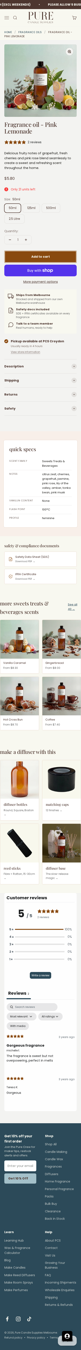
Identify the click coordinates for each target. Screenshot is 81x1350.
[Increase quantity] (26, 239)
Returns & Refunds (59, 1305)
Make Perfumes (16, 1290)
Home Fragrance (57, 1181)
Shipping (51, 1297)
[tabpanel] (40, 1052)
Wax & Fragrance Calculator (17, 1250)
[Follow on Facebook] (7, 1319)
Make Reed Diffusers (19, 1275)
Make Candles (14, 1267)
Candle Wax (54, 1159)
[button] (40, 929)
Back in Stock (55, 1218)
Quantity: (11, 231)
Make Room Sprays (18, 1282)
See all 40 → (72, 606)
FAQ (48, 1275)
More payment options (40, 282)
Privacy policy (36, 1337)
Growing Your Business (55, 1265)
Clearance (53, 1211)
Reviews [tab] (18, 993)
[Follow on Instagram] (18, 1319)
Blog (7, 1260)
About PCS (53, 1240)
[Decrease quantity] (10, 239)
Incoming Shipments (60, 1282)
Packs (49, 1196)
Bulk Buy (51, 1204)
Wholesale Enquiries (60, 1290)
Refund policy (13, 1337)
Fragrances (53, 1166)
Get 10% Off (18, 1178)
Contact (51, 1248)
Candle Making (56, 1152)
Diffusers (51, 1174)
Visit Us (50, 1255)
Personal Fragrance (59, 1189)
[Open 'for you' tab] (67, 1336)
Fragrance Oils (30, 32)
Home (8, 32)
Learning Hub (14, 1240)
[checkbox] (18, 1026)
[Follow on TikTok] (29, 1319)
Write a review (40, 975)
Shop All (51, 1144)
